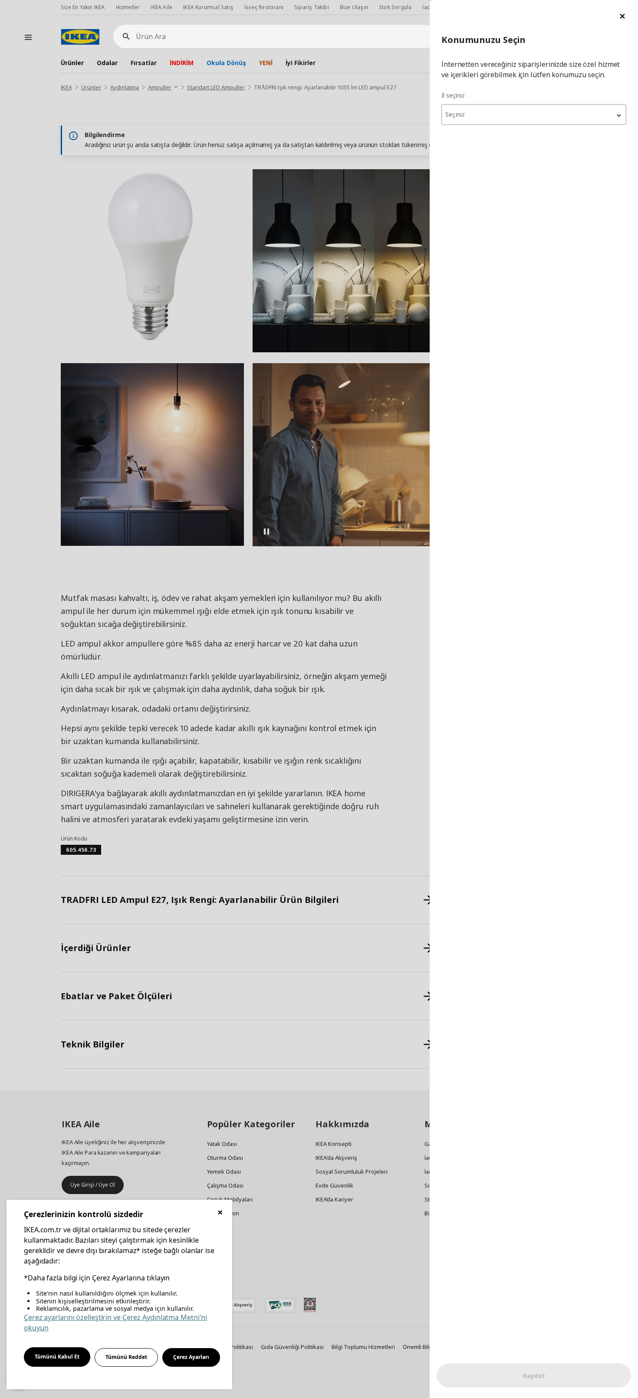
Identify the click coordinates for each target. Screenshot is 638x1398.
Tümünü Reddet (126, 1357)
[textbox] (534, 115)
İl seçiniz (453, 95)
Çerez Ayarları (191, 1357)
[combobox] (533, 114)
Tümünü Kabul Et (57, 1356)
